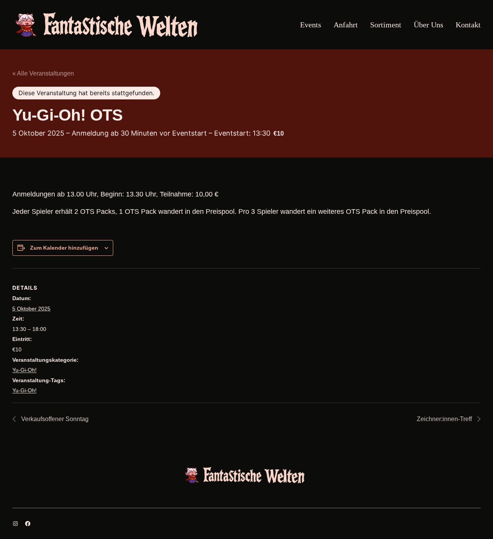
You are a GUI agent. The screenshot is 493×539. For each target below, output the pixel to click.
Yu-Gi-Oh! (24, 370)
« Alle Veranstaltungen (43, 73)
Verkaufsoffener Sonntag (54, 419)
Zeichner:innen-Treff (445, 419)
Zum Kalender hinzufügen (64, 248)
